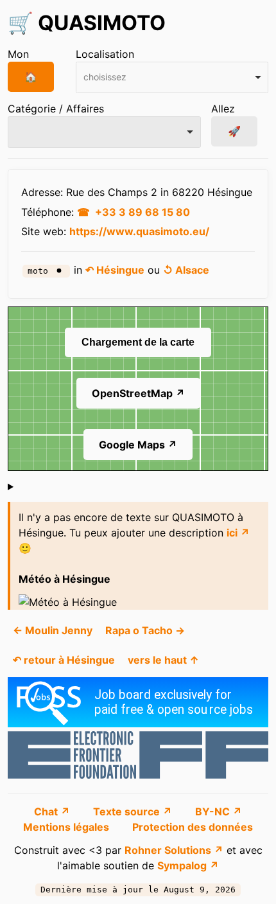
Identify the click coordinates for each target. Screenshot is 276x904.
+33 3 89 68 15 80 (142, 212)
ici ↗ (238, 532)
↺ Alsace (186, 269)
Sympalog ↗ (188, 865)
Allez (223, 108)
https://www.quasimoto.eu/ (139, 231)
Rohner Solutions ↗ (174, 850)
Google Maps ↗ (138, 444)
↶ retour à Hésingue (64, 659)
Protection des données (192, 826)
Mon (18, 54)
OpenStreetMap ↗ (138, 393)
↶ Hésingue (114, 269)
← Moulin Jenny (52, 630)
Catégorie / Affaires (56, 108)
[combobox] (172, 77)
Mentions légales (67, 826)
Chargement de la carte (138, 342)
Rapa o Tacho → (145, 630)
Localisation (105, 54)
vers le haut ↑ (163, 659)
